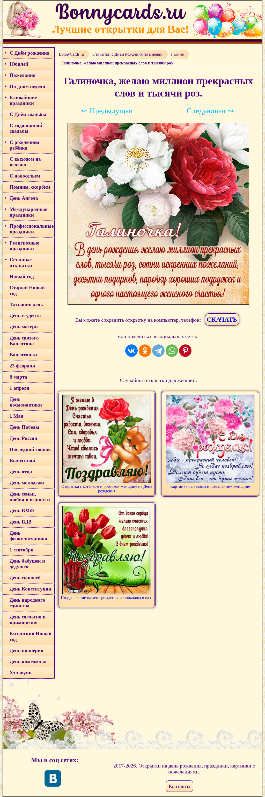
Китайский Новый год (30, 636)
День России (23, 438)
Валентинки (23, 354)
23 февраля (22, 365)
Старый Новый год (27, 290)
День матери (24, 326)
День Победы (24, 427)
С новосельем (25, 176)
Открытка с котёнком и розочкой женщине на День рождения (106, 488)
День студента (25, 315)
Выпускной (22, 460)
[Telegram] (158, 350)
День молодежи (27, 482)
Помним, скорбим (30, 187)
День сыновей (25, 577)
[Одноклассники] (145, 350)
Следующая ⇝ (210, 110)
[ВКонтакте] (131, 350)
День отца (21, 471)
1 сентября (21, 549)
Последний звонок (30, 449)
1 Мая (16, 416)
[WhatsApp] (172, 350)
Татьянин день (26, 304)
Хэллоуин (21, 672)
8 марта (18, 377)
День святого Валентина (24, 340)
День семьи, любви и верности (30, 496)
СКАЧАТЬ (222, 319)
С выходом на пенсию (25, 161)
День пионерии (26, 650)
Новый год (22, 276)
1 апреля (19, 388)
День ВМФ (22, 510)
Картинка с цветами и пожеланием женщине (210, 486)
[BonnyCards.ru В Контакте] (53, 778)
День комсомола (28, 661)
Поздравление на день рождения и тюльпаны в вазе (106, 597)
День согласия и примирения (28, 619)
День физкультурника (28, 535)
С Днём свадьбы (28, 114)
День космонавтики (26, 402)
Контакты (179, 786)
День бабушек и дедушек (27, 563)
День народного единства (27, 602)
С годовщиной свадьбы (26, 128)
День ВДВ (21, 522)
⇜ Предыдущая (106, 110)
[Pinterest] (185, 350)
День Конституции (30, 589)
